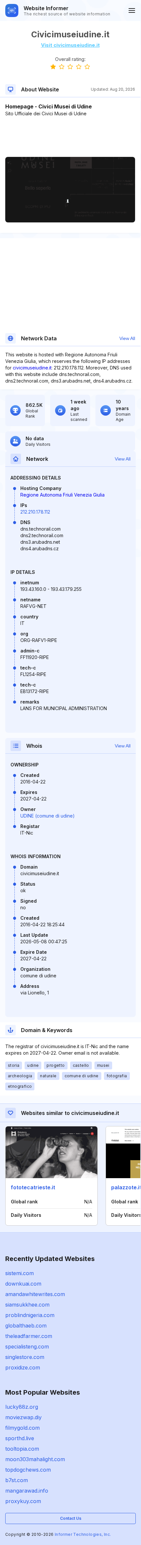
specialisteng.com (27, 1346)
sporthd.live (19, 1438)
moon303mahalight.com (35, 1459)
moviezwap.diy (23, 1417)
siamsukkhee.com (27, 1304)
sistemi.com (19, 1273)
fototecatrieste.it (33, 1187)
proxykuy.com (23, 1501)
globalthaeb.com (26, 1325)
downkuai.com (23, 1283)
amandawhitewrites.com (35, 1294)
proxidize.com (22, 1367)
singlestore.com (24, 1357)
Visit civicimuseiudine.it (70, 45)
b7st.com (16, 1480)
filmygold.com (22, 1427)
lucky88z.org (21, 1407)
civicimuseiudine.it (32, 367)
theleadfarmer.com (28, 1336)
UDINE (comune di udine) (47, 816)
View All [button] (127, 338)
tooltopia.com (22, 1448)
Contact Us (70, 1518)
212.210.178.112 (35, 512)
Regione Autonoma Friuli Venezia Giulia (62, 495)
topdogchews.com (28, 1469)
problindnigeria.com (29, 1315)
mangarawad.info (26, 1490)
